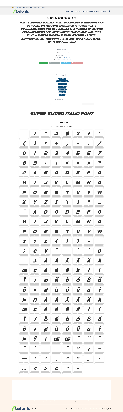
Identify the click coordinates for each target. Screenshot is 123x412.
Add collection (66, 63)
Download (44, 63)
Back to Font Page (78, 63)
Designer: (59, 57)
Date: (59, 53)
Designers (78, 11)
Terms (68, 408)
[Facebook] (35, 408)
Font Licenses (84, 408)
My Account (26, 7)
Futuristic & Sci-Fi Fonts (62, 81)
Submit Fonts (42, 7)
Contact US (102, 408)
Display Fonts (62, 78)
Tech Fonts (62, 95)
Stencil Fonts (62, 92)
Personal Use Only (66, 59)
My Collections (34, 7)
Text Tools (103, 11)
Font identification (94, 11)
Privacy (73, 408)
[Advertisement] (61, 390)
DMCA (78, 408)
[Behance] (33, 408)
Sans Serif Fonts (62, 89)
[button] (109, 11)
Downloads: (60, 55)
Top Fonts (108, 408)
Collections (85, 11)
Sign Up (19, 7)
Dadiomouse (67, 57)
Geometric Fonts (62, 84)
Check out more (55, 63)
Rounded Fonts (62, 86)
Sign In (14, 7)
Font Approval (93, 408)
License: (58, 59)
